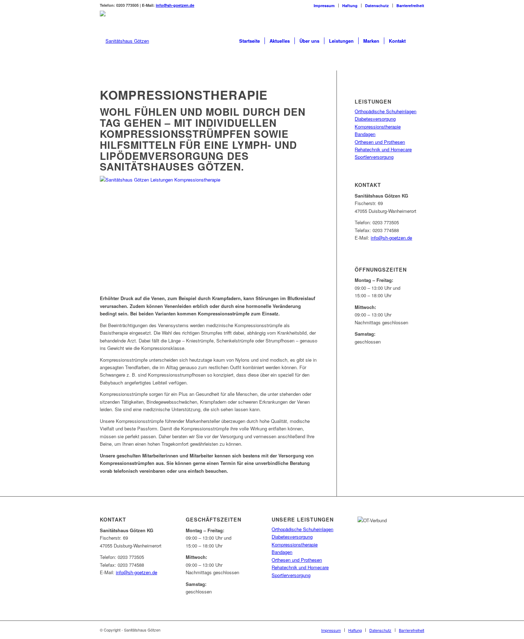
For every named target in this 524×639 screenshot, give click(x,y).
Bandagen (365, 134)
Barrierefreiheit (410, 5)
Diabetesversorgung (375, 118)
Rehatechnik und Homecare (383, 149)
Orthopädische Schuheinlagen (385, 111)
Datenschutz (377, 5)
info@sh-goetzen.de (175, 5)
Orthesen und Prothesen (380, 141)
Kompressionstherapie (378, 126)
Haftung (350, 5)
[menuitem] (324, 5)
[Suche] (417, 41)
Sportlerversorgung (374, 156)
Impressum (324, 5)
